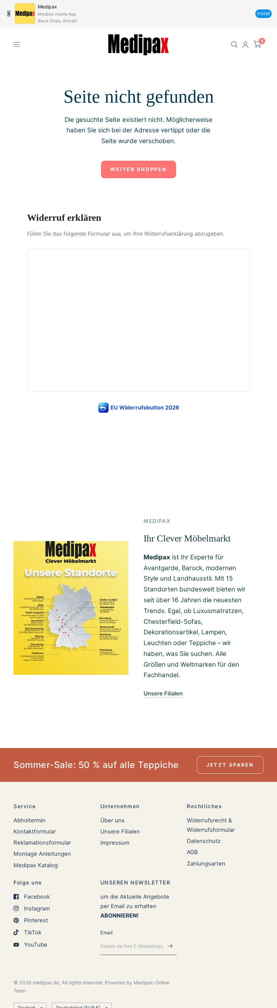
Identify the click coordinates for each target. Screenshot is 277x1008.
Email (106, 932)
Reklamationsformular (42, 842)
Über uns (112, 820)
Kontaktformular (35, 831)
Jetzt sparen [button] (230, 765)
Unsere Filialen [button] (163, 693)
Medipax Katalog (36, 865)
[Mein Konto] (245, 44)
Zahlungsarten (206, 863)
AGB (192, 852)
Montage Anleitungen (42, 853)
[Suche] (234, 44)
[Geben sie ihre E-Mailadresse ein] (170, 946)
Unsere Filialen (120, 831)
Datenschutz (204, 841)
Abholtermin (30, 820)
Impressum (114, 842)
